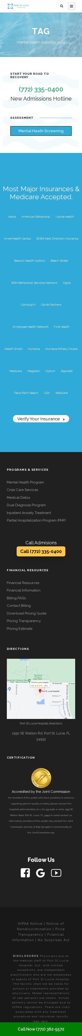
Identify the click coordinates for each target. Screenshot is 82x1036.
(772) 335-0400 (41, 89)
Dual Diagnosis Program (26, 505)
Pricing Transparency (24, 621)
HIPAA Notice (30, 923)
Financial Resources (23, 583)
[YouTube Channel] (56, 872)
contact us (66, 815)
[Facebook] (25, 872)
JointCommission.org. (43, 832)
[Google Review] (41, 872)
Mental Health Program (25, 482)
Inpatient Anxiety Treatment (29, 513)
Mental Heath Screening (41, 131)
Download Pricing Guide (26, 613)
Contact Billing (19, 606)
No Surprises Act (54, 940)
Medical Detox (18, 498)
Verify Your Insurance (41, 418)
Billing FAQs (16, 598)
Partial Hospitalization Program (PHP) (36, 520)
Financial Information (24, 590)
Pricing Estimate (19, 629)
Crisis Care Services (22, 490)
